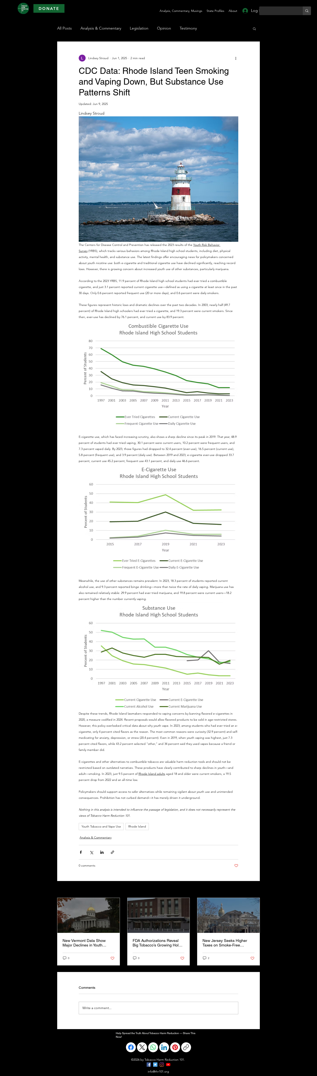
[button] (254, 28)
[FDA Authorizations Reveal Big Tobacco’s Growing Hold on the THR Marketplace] (158, 915)
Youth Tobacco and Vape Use (101, 826)
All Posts (64, 28)
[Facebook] (131, 1047)
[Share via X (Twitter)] (91, 852)
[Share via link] (112, 852)
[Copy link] (186, 1047)
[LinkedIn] (164, 1047)
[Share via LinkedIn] (102, 852)
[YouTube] (168, 1064)
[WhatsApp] (153, 1047)
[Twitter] (155, 1064)
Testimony (188, 28)
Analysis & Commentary (100, 28)
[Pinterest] (175, 1047)
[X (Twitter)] (142, 1047)
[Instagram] (162, 1064)
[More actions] (235, 58)
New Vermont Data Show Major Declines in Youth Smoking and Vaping (84, 942)
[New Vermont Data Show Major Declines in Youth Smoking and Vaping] (88, 915)
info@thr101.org (158, 1071)
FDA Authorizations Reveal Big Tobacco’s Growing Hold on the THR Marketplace (157, 942)
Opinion (164, 28)
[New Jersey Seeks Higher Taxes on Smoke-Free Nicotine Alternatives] (228, 915)
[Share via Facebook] (81, 852)
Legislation (139, 28)
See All (255, 890)
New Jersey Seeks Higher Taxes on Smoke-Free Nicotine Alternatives (224, 942)
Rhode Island (137, 826)
